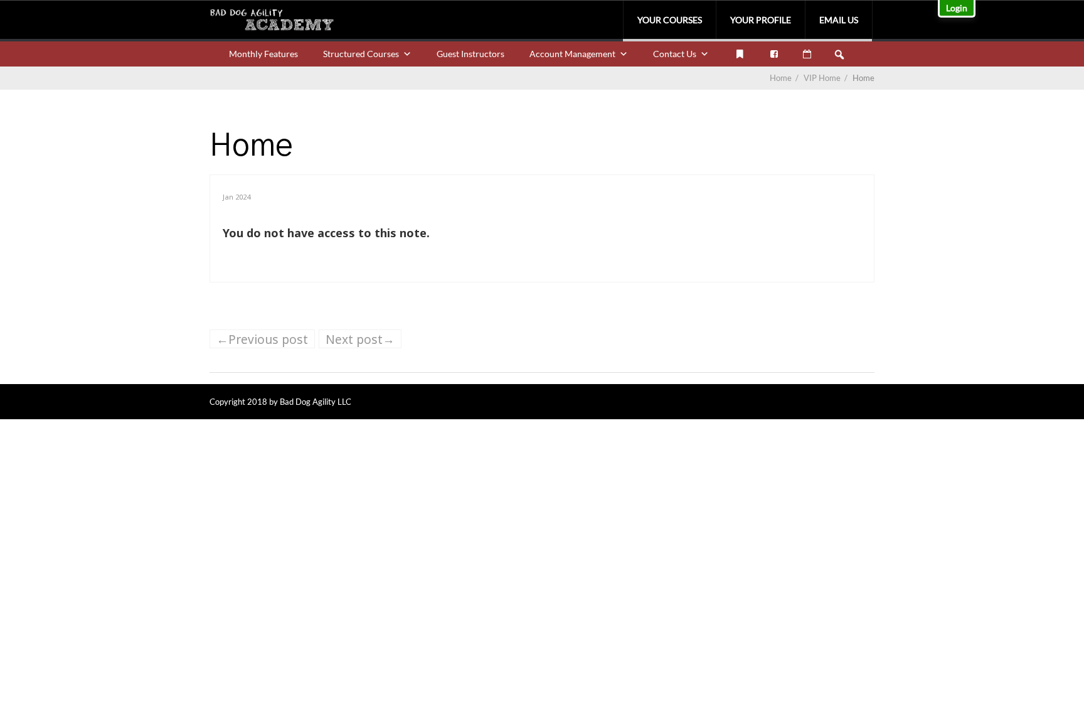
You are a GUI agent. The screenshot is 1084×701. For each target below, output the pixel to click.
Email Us (838, 19)
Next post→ (360, 339)
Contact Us (674, 53)
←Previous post (262, 339)
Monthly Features (263, 53)
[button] (839, 54)
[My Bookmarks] (740, 54)
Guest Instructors (470, 53)
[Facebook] (774, 54)
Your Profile (760, 19)
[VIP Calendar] (807, 54)
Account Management (572, 53)
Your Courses (669, 19)
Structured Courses (361, 53)
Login (956, 8)
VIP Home (826, 78)
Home (781, 78)
